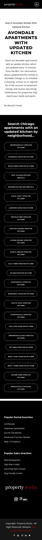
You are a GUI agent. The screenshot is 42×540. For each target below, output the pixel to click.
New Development (12, 460)
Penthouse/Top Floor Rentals (17, 437)
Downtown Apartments (14, 428)
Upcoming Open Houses (14, 469)
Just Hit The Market (12, 433)
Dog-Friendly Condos (13, 473)
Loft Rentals (9, 424)
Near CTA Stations (12, 441)
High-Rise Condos (12, 464)
